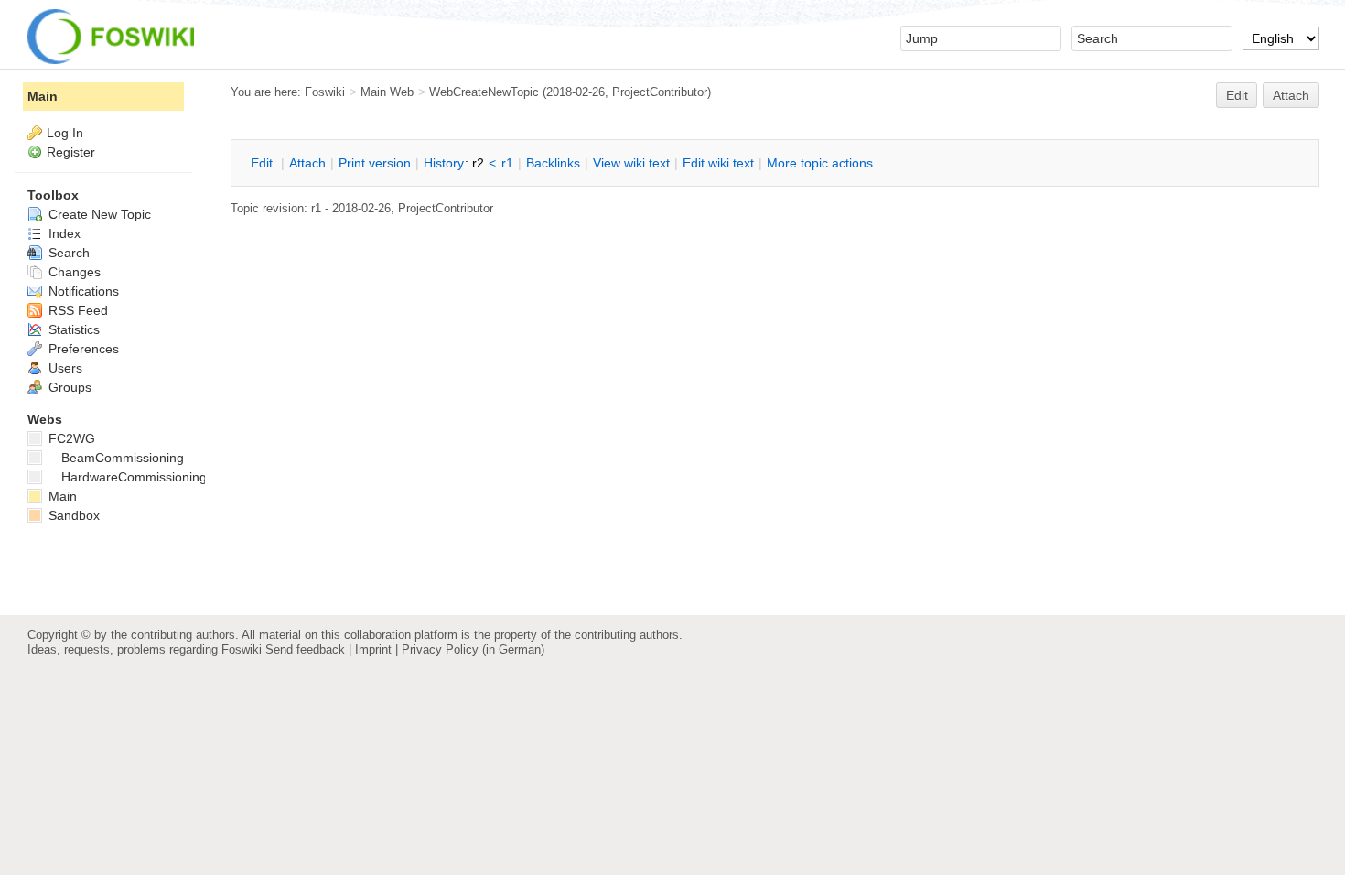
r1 (507, 163)
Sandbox (72, 515)
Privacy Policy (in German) (473, 649)
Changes (73, 272)
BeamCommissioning (122, 457)
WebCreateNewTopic (484, 92)
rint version (375, 163)
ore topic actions (820, 163)
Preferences (82, 348)
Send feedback (305, 649)
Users (63, 368)
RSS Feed (76, 310)
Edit (1237, 95)
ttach (307, 163)
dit (263, 163)
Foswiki (325, 92)
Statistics (72, 329)
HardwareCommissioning (134, 477)
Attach (1291, 95)
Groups (68, 387)
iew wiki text (631, 163)
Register (71, 152)
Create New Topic (98, 214)
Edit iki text (718, 163)
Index (63, 233)
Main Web (387, 92)
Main (42, 96)
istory (444, 163)
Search (67, 252)
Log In (65, 132)
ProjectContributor (659, 92)
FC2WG (70, 438)
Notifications (82, 291)
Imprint (373, 649)
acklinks (553, 163)
